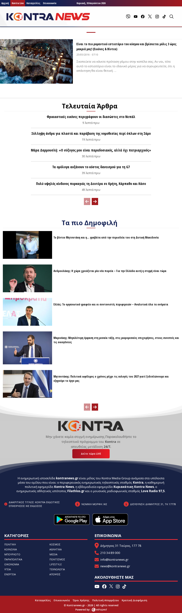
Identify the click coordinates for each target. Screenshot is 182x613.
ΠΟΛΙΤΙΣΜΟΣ (57, 559)
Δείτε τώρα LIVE (91, 453)
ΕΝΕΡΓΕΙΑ (10, 574)
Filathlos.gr (75, 491)
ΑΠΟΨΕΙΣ (54, 574)
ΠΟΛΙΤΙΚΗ (10, 544)
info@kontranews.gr (114, 559)
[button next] (95, 201)
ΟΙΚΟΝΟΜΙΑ (11, 564)
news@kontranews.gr (115, 566)
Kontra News (64, 487)
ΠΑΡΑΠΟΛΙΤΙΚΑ (13, 559)
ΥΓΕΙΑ (7, 569)
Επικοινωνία (49, 3)
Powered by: (86, 609)
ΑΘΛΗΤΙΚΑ (55, 549)
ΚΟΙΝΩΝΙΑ (10, 549)
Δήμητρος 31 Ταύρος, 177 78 (120, 546)
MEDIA (53, 554)
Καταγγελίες (33, 3)
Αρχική (5, 3)
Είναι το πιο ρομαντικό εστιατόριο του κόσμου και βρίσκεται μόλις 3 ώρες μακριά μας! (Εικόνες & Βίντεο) (126, 46)
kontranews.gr (67, 478)
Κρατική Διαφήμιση (134, 600)
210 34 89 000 (110, 553)
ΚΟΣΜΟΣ (54, 544)
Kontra (138, 482)
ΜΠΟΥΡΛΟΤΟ (12, 554)
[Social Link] (128, 16)
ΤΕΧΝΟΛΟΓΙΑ (57, 569)
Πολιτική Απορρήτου (105, 600)
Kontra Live (18, 3)
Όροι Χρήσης (81, 600)
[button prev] (87, 201)
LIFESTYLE (55, 564)
